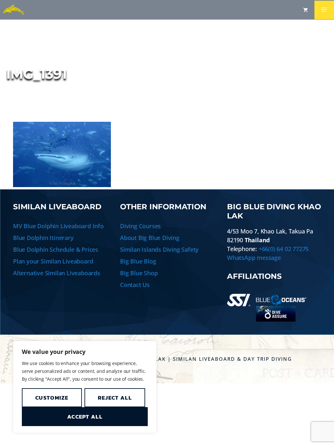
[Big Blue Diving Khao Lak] (13, 10)
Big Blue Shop (139, 273)
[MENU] (324, 10)
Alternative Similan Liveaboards (56, 273)
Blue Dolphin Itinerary (43, 238)
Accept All (84, 416)
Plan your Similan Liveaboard (53, 261)
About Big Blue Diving (149, 238)
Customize (51, 397)
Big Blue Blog (138, 261)
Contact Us (135, 285)
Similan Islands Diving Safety (159, 249)
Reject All (115, 397)
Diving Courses (140, 226)
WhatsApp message (254, 258)
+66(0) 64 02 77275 (284, 249)
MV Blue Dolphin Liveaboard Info (58, 226)
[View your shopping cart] (305, 10)
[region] (85, 387)
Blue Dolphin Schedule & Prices (55, 249)
